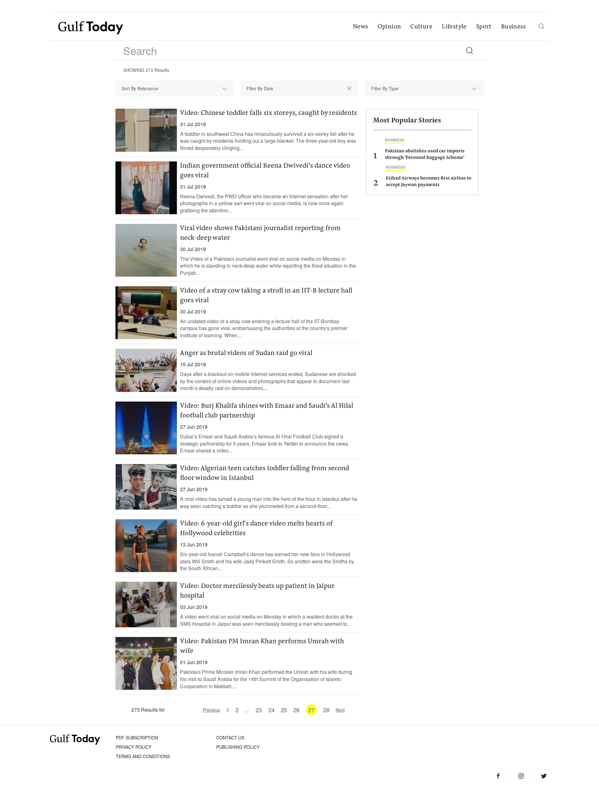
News (360, 27)
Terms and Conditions (143, 756)
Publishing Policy (238, 747)
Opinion (389, 27)
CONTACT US (230, 737)
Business (513, 27)
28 (326, 710)
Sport (484, 27)
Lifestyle (454, 27)
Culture (421, 27)
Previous (211, 710)
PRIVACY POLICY (133, 747)
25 (284, 710)
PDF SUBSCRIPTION (137, 737)
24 (271, 710)
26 (296, 710)
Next (340, 710)
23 (259, 710)
